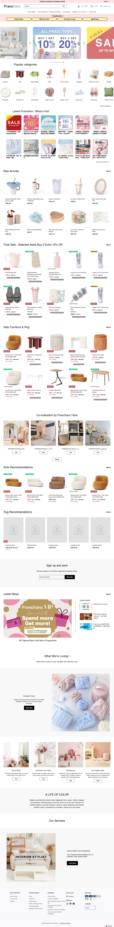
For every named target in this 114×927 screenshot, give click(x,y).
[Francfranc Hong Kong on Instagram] (67, 904)
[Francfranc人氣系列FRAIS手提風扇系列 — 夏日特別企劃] (86, 626)
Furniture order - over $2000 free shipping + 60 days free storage (52, 1)
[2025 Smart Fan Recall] (86, 606)
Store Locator (13, 896)
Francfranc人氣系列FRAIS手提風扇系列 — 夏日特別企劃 (101, 626)
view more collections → (103, 162)
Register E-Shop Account (35, 908)
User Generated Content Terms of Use (57, 902)
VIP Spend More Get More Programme (37, 640)
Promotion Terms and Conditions (56, 909)
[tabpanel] (57, 43)
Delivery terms (33, 901)
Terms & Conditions (53, 898)
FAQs (30, 896)
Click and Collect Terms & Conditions (55, 906)
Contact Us (32, 898)
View (16, 452)
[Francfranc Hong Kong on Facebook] (70, 904)
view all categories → (106, 106)
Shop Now (29, 708)
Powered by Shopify (65, 923)
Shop (16, 778)
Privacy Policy (51, 896)
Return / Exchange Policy (35, 903)
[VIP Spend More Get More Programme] (38, 618)
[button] (109, 926)
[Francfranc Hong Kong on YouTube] (74, 904)
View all (108, 171)
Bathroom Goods (94, 82)
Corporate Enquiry (34, 906)
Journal (12, 901)
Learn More (72, 863)
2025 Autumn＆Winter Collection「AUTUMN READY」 (100, 616)
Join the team (13, 898)
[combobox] (45, 6)
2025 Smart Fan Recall (100, 604)
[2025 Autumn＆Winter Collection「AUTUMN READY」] (86, 616)
